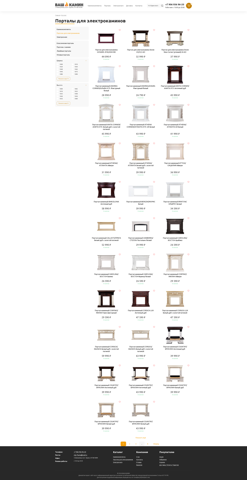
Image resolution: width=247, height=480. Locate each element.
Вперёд (156, 444)
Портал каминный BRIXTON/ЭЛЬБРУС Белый (175, 203)
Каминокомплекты (95, 6)
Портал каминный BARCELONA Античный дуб (106, 203)
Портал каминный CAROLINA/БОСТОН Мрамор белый (141, 275)
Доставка (129, 6)
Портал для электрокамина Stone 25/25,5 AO (140, 51)
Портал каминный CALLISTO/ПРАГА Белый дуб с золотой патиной (106, 239)
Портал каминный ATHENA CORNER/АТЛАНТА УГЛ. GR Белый (141, 126)
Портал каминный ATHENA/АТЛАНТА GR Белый (175, 126)
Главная (57, 15)
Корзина (162, 462)
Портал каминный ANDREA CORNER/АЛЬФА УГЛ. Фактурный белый (106, 88)
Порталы (107, 6)
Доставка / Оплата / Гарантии (169, 465)
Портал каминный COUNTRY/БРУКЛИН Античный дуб (175, 348)
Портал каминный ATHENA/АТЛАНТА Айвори (106, 164)
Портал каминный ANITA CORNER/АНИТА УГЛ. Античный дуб (175, 87)
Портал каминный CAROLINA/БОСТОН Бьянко (106, 275)
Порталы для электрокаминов (68, 33)
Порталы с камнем (64, 47)
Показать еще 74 (63, 78)
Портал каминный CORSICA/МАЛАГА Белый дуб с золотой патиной (106, 349)
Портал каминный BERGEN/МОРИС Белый (140, 203)
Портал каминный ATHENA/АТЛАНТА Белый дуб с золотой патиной (141, 165)
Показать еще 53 (63, 103)
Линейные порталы (64, 51)
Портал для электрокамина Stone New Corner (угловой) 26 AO (175, 51)
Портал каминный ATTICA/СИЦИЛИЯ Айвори (175, 164)
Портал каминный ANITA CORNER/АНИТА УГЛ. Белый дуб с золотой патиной (106, 127)
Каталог (63, 15)
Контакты (138, 6)
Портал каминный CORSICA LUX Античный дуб (141, 311)
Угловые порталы (63, 55)
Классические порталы (65, 43)
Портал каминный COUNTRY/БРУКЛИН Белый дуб (175, 386)
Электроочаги (118, 6)
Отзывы (138, 462)
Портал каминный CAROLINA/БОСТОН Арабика (175, 239)
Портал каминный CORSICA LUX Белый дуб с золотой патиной (175, 311)
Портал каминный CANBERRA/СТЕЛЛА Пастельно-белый (140, 239)
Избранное (163, 459)
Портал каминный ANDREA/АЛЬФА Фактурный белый (140, 87)
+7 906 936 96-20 (174, 4)
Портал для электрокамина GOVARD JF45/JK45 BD (106, 51)
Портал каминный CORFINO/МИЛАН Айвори (175, 275)
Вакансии (139, 465)
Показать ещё (141, 438)
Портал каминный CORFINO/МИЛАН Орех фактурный (106, 311)
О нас (138, 457)
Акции (161, 457)
